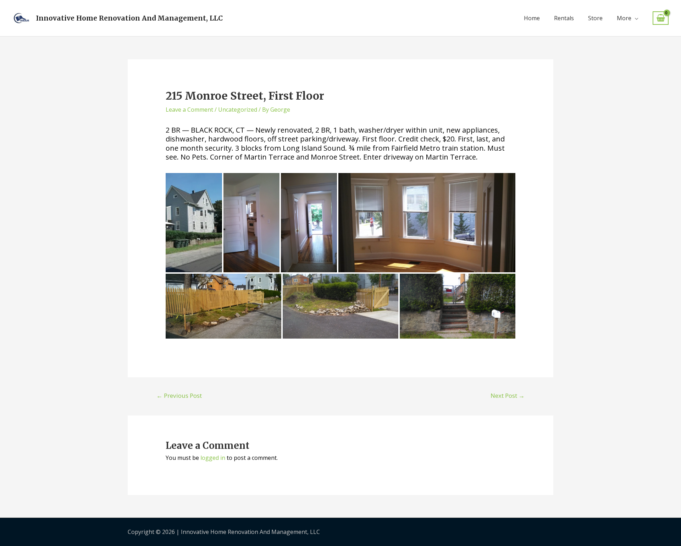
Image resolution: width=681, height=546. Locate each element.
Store (595, 18)
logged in (212, 458)
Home (532, 18)
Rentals (564, 18)
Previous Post (179, 395)
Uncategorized (237, 109)
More (624, 18)
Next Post (508, 395)
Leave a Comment (189, 109)
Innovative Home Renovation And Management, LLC (129, 18)
